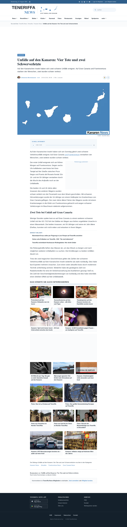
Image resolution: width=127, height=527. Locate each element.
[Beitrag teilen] (108, 77)
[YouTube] (89, 2)
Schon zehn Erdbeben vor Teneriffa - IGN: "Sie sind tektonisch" (52, 239)
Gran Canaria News (69, 465)
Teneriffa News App (38, 497)
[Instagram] (87, 2)
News (14, 18)
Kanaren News (38, 23)
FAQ (85, 500)
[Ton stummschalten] (94, 145)
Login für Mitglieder (98, 1)
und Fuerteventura (72, 155)
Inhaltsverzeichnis (63, 500)
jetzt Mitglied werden (110, 1)
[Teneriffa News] (35, 9)
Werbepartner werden (90, 505)
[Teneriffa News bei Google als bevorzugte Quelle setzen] (104, 77)
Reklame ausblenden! (81, 162)
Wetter (34, 18)
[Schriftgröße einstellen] (30, 2)
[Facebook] (79, 2)
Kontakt (86, 503)
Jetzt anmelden (74, 480)
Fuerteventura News (55, 465)
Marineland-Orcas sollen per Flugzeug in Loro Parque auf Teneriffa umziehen (57, 235)
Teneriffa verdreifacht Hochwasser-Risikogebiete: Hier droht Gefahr (54, 242)
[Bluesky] (84, 2)
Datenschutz (67, 515)
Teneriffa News (23, 23)
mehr (103, 18)
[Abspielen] (33, 145)
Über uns (60, 505)
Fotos (59, 18)
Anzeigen (78, 18)
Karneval (52, 18)
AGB (50, 515)
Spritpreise (95, 18)
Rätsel (86, 18)
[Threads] (82, 2)
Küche (43, 18)
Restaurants (68, 18)
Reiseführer (24, 18)
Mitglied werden (87, 480)
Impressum (58, 515)
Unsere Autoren (62, 503)
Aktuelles (30, 23)
